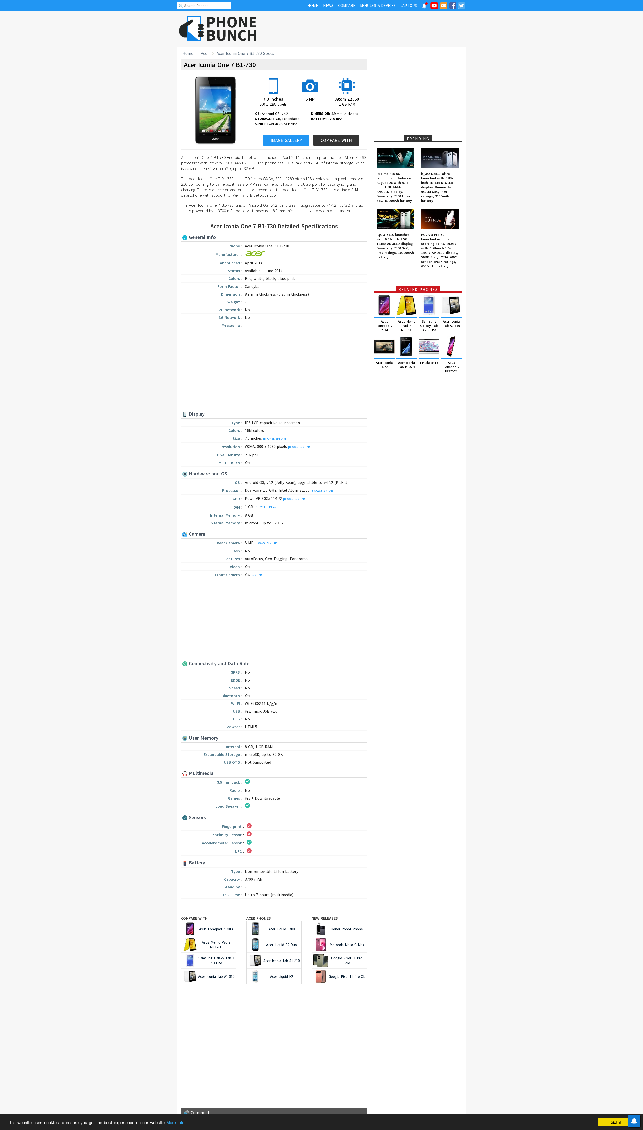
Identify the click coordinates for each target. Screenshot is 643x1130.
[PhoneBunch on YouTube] (434, 7)
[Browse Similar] (274, 438)
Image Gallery (286, 140)
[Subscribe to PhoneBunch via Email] (443, 6)
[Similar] (257, 575)
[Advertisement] (374, 29)
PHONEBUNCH (232, 28)
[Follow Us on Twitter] (461, 6)
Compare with (194, 918)
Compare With (336, 140)
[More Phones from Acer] (255, 255)
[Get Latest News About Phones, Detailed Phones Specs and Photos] (191, 28)
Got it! (617, 1122)
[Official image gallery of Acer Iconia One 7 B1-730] (215, 110)
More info (175, 1122)
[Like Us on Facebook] (452, 6)
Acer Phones (258, 918)
